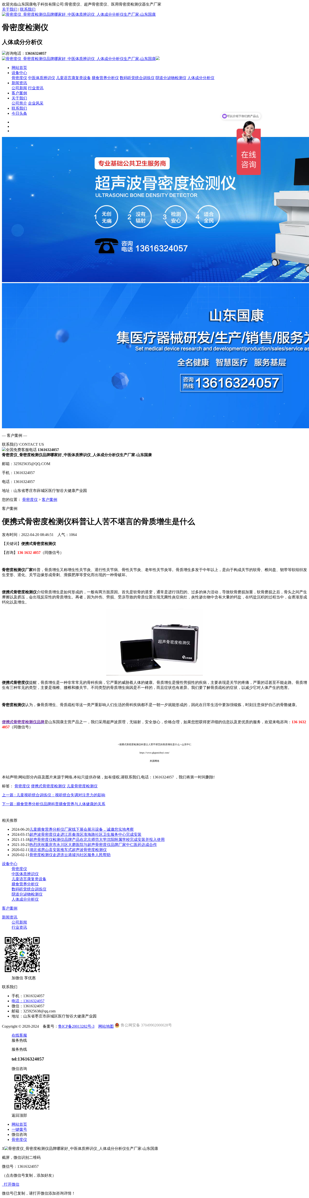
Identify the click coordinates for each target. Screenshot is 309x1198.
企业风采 (35, 103)
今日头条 (19, 113)
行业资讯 (35, 88)
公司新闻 (19, 88)
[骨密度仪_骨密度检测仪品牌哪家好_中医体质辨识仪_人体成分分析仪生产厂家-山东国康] (79, 14)
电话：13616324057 (28, 1001)
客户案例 (19, 93)
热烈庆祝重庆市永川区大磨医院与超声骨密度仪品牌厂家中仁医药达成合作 (93, 845)
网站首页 (19, 68)
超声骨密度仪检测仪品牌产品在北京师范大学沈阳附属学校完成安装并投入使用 (97, 839)
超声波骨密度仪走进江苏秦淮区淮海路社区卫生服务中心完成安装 (85, 834)
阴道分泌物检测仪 (170, 78)
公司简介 (19, 103)
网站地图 (106, 1026)
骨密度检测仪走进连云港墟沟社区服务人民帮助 (70, 855)
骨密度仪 (19, 78)
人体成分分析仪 (200, 78)
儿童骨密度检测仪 (82, 786)
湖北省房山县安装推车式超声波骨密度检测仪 (68, 850)
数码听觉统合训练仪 (137, 78)
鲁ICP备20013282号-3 (76, 1026)
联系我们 (27, 9)
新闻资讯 (19, 83)
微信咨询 (19, 1134)
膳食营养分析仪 (105, 78)
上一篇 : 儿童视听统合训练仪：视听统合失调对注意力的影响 (53, 795)
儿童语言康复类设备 (73, 78)
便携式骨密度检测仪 (48, 786)
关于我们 (9, 9)
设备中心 (19, 73)
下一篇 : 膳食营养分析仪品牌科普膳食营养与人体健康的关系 (53, 804)
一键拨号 (19, 1129)
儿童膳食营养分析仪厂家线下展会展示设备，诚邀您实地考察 (81, 829)
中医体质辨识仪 (41, 78)
